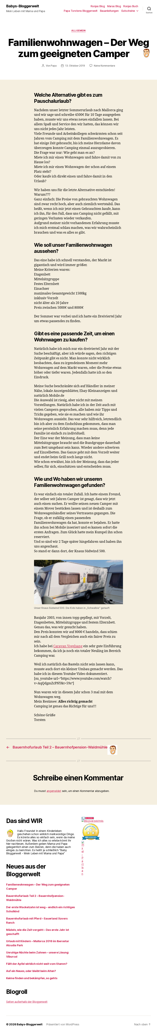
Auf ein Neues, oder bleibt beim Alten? (31, 971)
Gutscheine (128, 10)
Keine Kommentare (104, 65)
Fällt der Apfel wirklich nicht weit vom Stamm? (36, 963)
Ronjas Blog (98, 6)
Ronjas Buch (130, 6)
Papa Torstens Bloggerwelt (81, 10)
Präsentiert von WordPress (62, 1024)
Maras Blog (114, 6)
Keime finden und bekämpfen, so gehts (31, 978)
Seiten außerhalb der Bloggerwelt (26, 1001)
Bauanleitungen (109, 10)
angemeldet (54, 791)
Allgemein (78, 30)
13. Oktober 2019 (75, 65)
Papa (53, 65)
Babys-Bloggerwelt (22, 6)
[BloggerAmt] (116, 821)
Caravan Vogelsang (67, 646)
